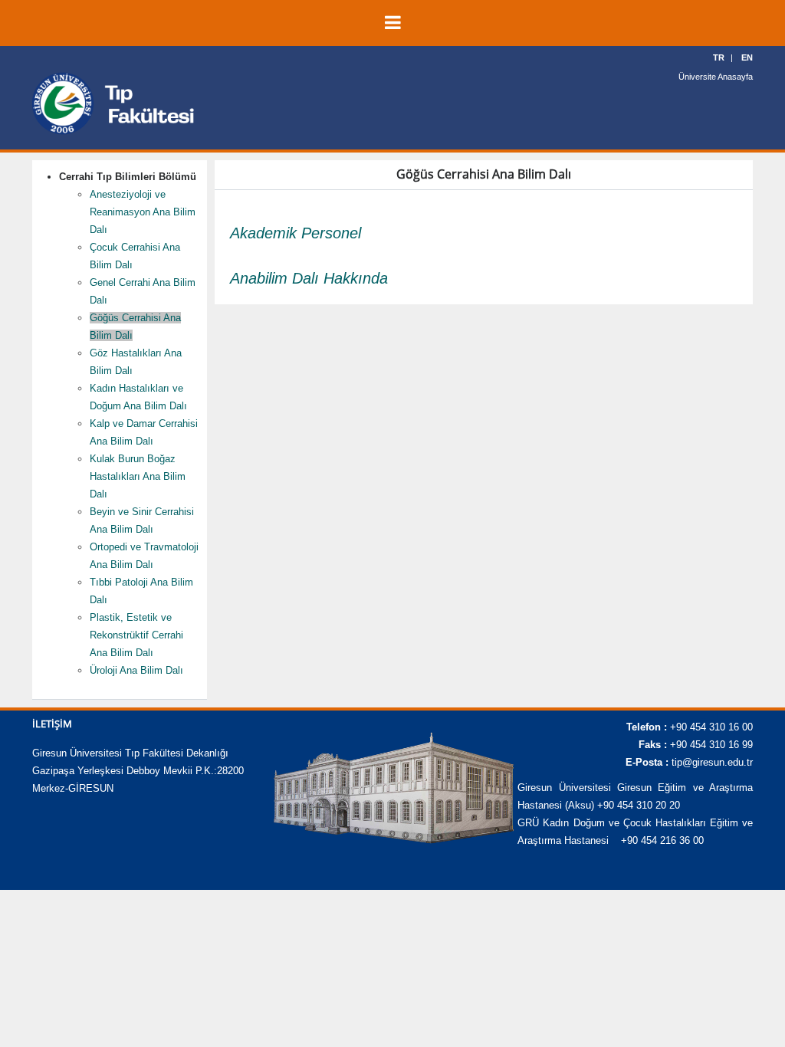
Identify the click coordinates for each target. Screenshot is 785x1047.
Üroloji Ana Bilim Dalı (136, 670)
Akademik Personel (295, 233)
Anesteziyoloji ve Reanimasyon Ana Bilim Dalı (142, 212)
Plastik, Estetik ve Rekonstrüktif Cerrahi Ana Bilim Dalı (136, 635)
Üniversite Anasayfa (715, 76)
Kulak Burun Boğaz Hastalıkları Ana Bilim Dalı (138, 476)
